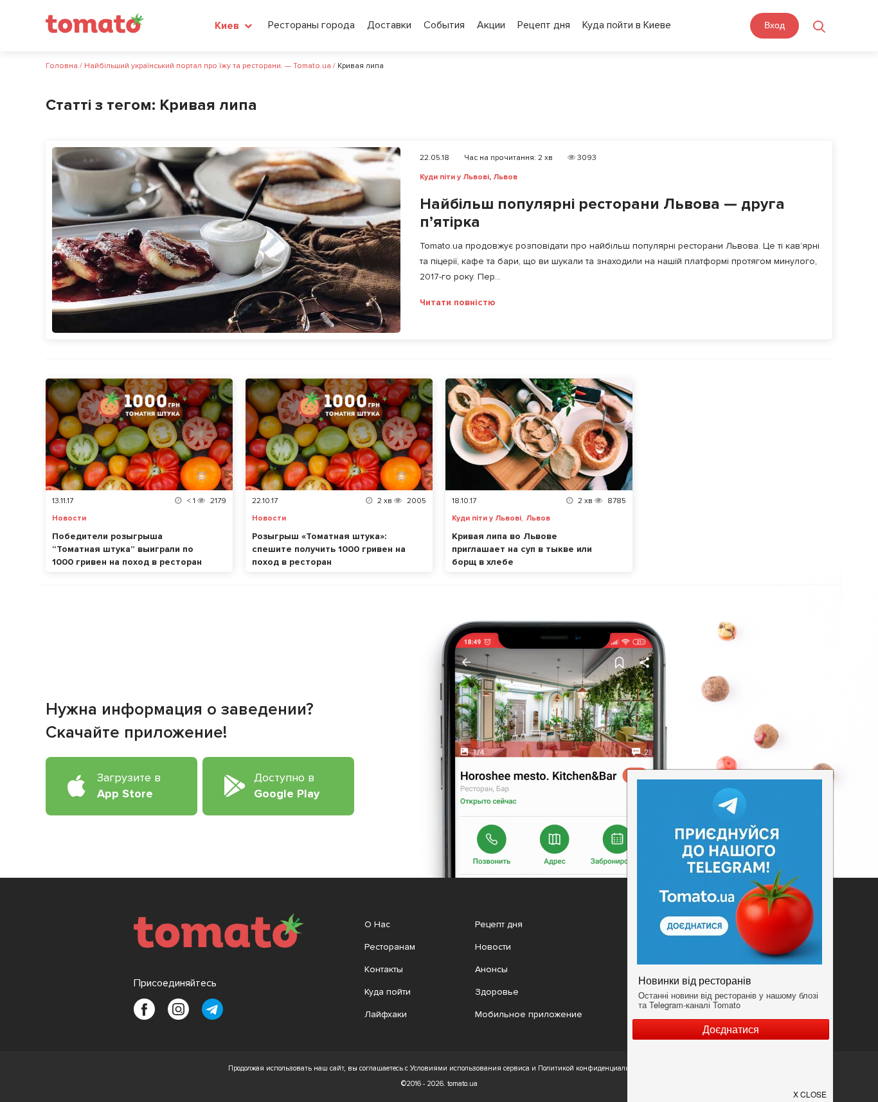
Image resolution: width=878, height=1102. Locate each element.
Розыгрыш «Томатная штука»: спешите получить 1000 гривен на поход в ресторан (329, 549)
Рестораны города (311, 25)
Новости (69, 518)
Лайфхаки (385, 1014)
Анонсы (491, 969)
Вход (774, 25)
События (444, 25)
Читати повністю (458, 303)
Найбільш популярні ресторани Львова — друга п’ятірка (602, 213)
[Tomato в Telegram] (212, 1009)
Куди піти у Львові (454, 177)
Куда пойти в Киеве (626, 25)
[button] (810, 1089)
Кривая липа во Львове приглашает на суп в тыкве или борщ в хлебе (522, 549)
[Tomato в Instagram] (178, 1009)
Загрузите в (129, 785)
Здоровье (497, 991)
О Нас (377, 924)
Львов (505, 177)
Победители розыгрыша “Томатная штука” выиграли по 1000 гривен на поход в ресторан (127, 549)
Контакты (383, 969)
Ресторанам (389, 946)
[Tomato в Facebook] (144, 1009)
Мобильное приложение (528, 1014)
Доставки (389, 25)
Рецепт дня (543, 25)
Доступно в (286, 785)
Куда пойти (387, 991)
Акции (491, 25)
